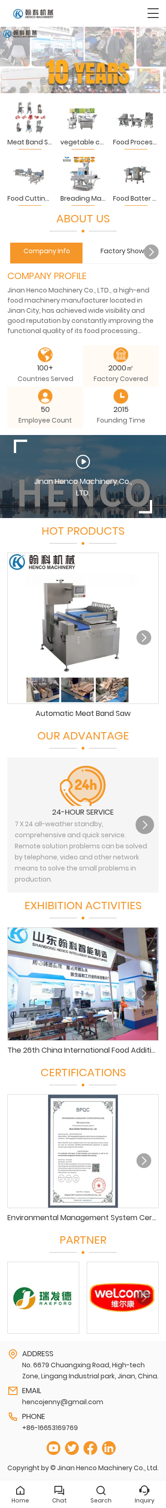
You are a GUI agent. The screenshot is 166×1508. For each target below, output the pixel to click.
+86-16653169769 (50, 1427)
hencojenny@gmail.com (62, 1402)
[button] (151, 251)
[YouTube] (53, 1448)
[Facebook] (90, 1448)
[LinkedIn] (108, 1448)
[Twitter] (72, 1448)
